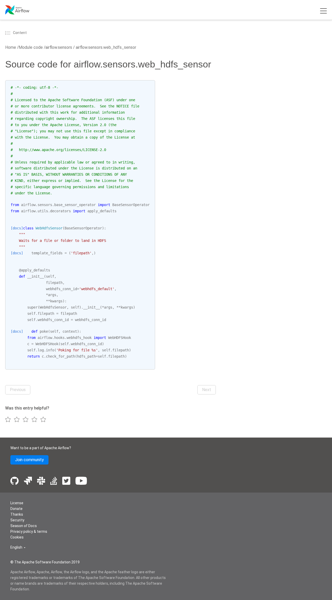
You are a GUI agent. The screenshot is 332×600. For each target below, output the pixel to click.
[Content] (8, 32)
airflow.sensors (58, 47)
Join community (29, 459)
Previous (18, 389)
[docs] (17, 228)
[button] (17, 547)
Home (10, 47)
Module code (31, 47)
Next (206, 389)
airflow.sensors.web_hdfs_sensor (105, 47)
